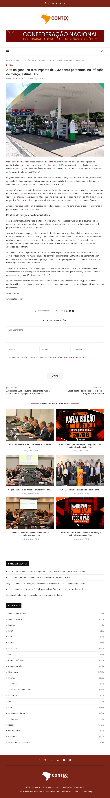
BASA (56, 631)
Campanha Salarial (56, 666)
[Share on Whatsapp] (67, 310)
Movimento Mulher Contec (56, 713)
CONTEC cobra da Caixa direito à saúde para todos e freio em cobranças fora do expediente (46, 589)
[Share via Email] (73, 310)
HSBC (56, 701)
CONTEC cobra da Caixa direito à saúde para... (80, 490)
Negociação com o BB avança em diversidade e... (30, 490)
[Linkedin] (56, 3)
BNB (56, 636)
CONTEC (20, 78)
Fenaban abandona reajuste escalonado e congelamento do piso (35, 595)
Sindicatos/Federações (57, 689)
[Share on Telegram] (70, 310)
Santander (56, 736)
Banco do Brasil (56, 619)
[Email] (64, 3)
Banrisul (56, 625)
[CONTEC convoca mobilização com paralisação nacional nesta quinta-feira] (80, 513)
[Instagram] (53, 3)
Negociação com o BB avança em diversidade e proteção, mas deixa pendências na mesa (45, 583)
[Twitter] (49, 3)
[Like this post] (59, 310)
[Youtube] (60, 3)
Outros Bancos (56, 730)
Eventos (56, 678)
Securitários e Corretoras (56, 742)
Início (8, 60)
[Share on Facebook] (62, 310)
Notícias (56, 725)
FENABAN (56, 695)
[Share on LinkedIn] (64, 310)
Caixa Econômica (56, 660)
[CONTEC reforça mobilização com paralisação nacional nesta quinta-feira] (80, 425)
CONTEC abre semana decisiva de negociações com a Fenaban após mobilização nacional (45, 571)
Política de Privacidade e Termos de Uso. (70, 357)
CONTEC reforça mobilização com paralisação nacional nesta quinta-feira (38, 577)
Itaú (56, 707)
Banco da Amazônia (56, 613)
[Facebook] (45, 3)
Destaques (56, 672)
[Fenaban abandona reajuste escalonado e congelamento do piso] (30, 513)
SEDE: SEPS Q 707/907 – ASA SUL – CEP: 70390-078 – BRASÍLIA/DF (55, 787)
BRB (56, 654)
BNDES (56, 642)
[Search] (102, 51)
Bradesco (56, 648)
